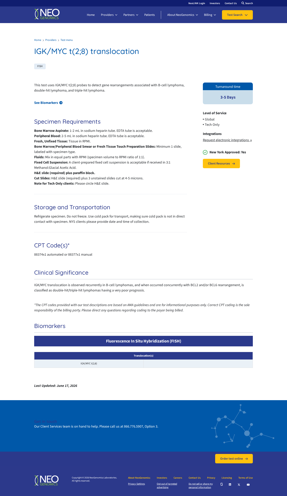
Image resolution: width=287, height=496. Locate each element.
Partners (129, 15)
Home (91, 15)
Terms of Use (245, 478)
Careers (178, 478)
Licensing (227, 478)
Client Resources (219, 163)
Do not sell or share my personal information (201, 485)
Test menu (67, 40)
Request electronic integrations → (227, 140)
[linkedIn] (230, 484)
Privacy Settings (136, 484)
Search (249, 3)
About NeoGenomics (180, 15)
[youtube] (248, 484)
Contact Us (231, 3)
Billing (208, 15)
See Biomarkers (46, 102)
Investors (215, 3)
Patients (149, 15)
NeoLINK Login (196, 3)
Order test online (231, 458)
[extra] (222, 484)
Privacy (211, 478)
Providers (107, 15)
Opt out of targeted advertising (167, 485)
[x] (239, 484)
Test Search (234, 15)
